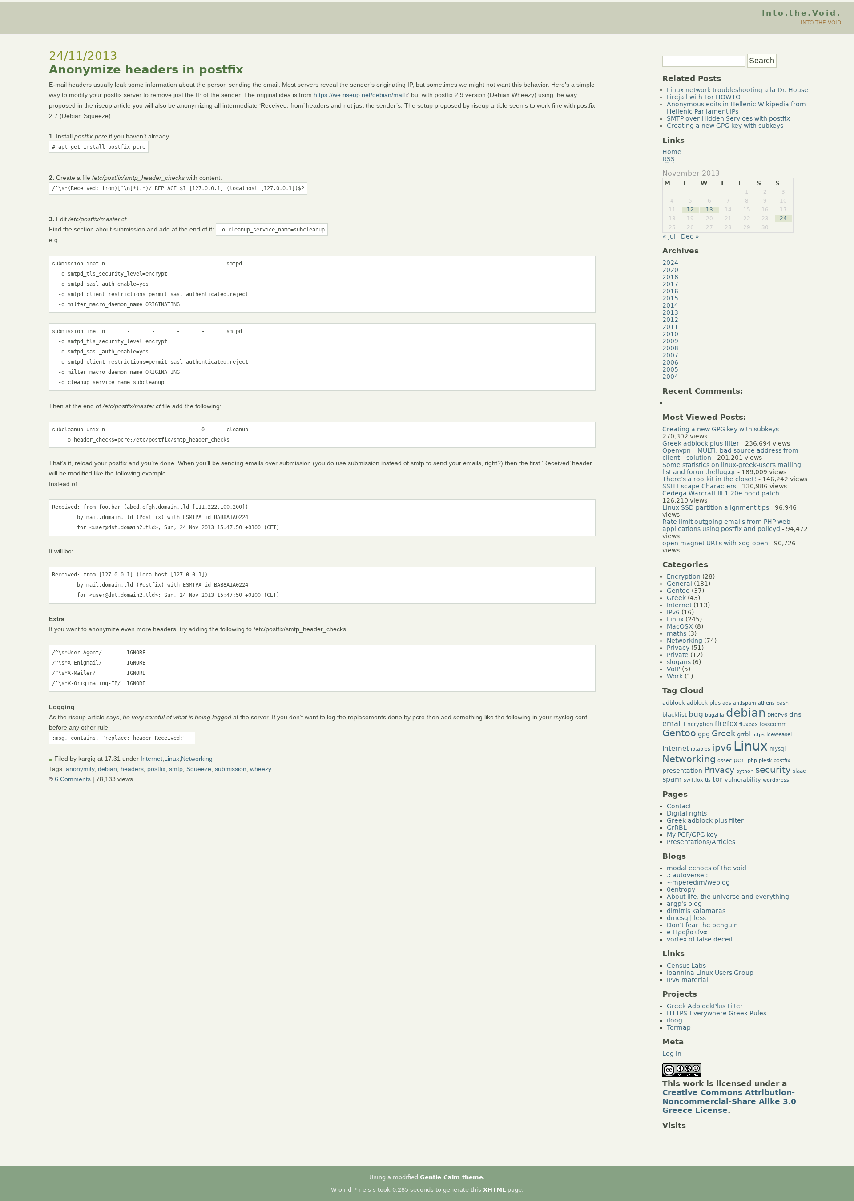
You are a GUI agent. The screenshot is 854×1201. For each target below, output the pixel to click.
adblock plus (704, 703)
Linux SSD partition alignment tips (715, 507)
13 (709, 210)
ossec (724, 760)
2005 (670, 369)
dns (795, 714)
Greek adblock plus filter (700, 443)
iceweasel (779, 734)
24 (783, 218)
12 (690, 210)
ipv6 (722, 748)
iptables (700, 749)
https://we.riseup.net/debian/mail (359, 94)
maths (676, 633)
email (672, 724)
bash (783, 703)
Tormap (679, 1027)
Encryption (684, 576)
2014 (670, 305)
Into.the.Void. (801, 12)
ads (726, 703)
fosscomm (773, 724)
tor (718, 779)
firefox (726, 723)
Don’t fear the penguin (702, 925)
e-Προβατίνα (687, 932)
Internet (151, 758)
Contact (679, 806)
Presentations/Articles (701, 841)
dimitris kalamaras (696, 910)
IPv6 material (687, 979)
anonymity (80, 768)
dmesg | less (686, 917)
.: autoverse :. (688, 875)
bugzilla (714, 715)
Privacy (678, 647)
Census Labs (686, 965)
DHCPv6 (777, 715)
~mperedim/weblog (698, 882)
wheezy (260, 768)
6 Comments (72, 779)
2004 (670, 376)
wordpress (776, 780)
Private (678, 654)
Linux (171, 758)
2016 (670, 291)
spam (672, 779)
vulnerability (743, 779)
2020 (670, 269)
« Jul (669, 236)
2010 (670, 333)
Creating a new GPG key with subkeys (725, 125)
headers (132, 768)
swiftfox (693, 780)
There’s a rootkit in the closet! (709, 479)
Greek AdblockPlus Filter (705, 1006)
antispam (744, 703)
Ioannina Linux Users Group (710, 972)
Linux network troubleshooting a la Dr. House (737, 89)
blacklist (674, 714)
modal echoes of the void (706, 868)
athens (766, 703)
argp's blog (684, 903)
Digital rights (687, 813)
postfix (156, 768)
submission (230, 768)
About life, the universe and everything (728, 896)
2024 (670, 262)
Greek (676, 597)
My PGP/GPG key (692, 834)
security (773, 769)
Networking (197, 758)
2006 (670, 362)
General (679, 583)
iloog (674, 1020)
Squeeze (198, 768)
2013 (670, 312)
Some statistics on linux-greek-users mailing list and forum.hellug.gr (731, 468)
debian (107, 768)
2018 (670, 276)
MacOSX (680, 626)
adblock (673, 702)
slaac (799, 771)
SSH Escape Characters (699, 486)
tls (708, 780)
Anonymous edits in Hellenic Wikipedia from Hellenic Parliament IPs (736, 108)
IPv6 (673, 612)
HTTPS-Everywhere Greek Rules (716, 1013)
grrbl (743, 734)
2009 (670, 341)
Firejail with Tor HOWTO (704, 97)
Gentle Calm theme (451, 1177)
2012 (670, 319)
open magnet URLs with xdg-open (715, 543)
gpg (704, 734)
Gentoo (678, 590)
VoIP (673, 669)
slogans (679, 661)
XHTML (494, 1189)
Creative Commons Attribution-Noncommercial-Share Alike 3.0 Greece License (729, 1101)
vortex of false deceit (700, 939)
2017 (670, 284)
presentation (682, 770)
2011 (670, 326)
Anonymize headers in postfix (146, 69)
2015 (670, 298)
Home (671, 151)
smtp (176, 768)
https (758, 735)
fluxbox (748, 724)
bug (696, 714)
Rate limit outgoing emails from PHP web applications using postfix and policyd (726, 525)
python (744, 771)
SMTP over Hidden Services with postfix (728, 118)
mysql (777, 749)
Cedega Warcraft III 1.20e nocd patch (720, 493)
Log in (671, 1053)
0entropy (681, 889)
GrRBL (677, 827)
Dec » (690, 236)
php (752, 760)
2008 (670, 348)
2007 (670, 355)
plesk (765, 760)
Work (675, 676)
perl (739, 759)
